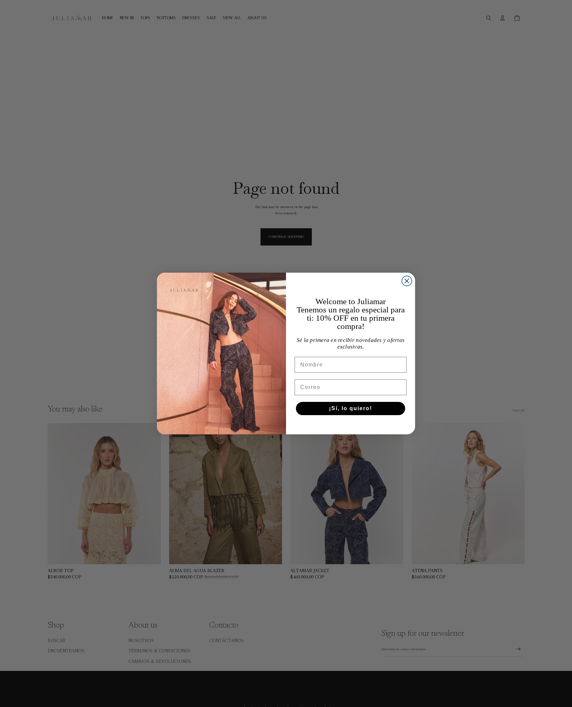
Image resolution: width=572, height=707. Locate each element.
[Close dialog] (407, 281)
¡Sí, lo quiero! (350, 408)
